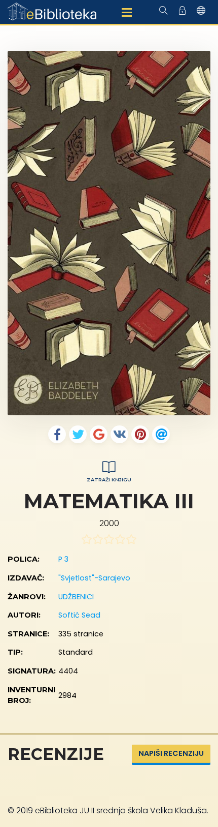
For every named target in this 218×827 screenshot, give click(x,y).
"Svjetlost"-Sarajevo (94, 578)
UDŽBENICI (76, 597)
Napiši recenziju (171, 753)
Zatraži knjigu (109, 479)
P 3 (63, 559)
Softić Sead (79, 615)
